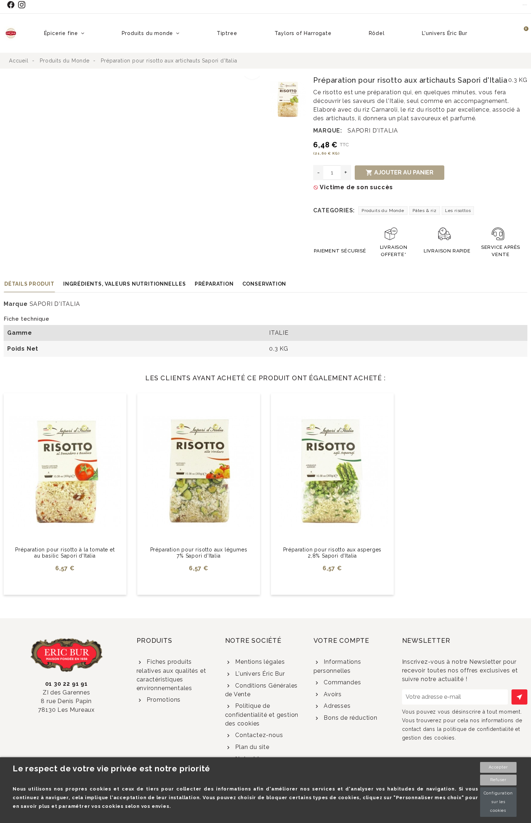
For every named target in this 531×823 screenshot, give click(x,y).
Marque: (327, 130)
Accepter (498, 767)
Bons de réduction (349, 717)
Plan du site (251, 747)
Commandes (341, 682)
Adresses (336, 705)
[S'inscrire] (519, 697)
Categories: (334, 210)
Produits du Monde (383, 210)
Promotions (163, 699)
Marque (16, 303)
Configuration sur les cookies (498, 802)
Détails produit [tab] (29, 284)
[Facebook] (12, 4)
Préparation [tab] (214, 284)
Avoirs (332, 694)
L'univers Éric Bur (259, 673)
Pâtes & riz (425, 210)
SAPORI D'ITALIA (372, 130)
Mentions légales (259, 661)
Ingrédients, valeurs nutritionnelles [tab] (124, 284)
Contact (525, 4)
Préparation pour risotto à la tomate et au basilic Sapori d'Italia (65, 553)
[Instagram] (23, 4)
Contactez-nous (258, 735)
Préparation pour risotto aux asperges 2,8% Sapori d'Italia (332, 553)
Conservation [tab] (264, 284)
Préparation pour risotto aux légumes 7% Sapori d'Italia (198, 553)
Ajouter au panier (399, 172)
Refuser (498, 779)
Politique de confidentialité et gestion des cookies (262, 714)
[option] (135, 80)
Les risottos (458, 210)
